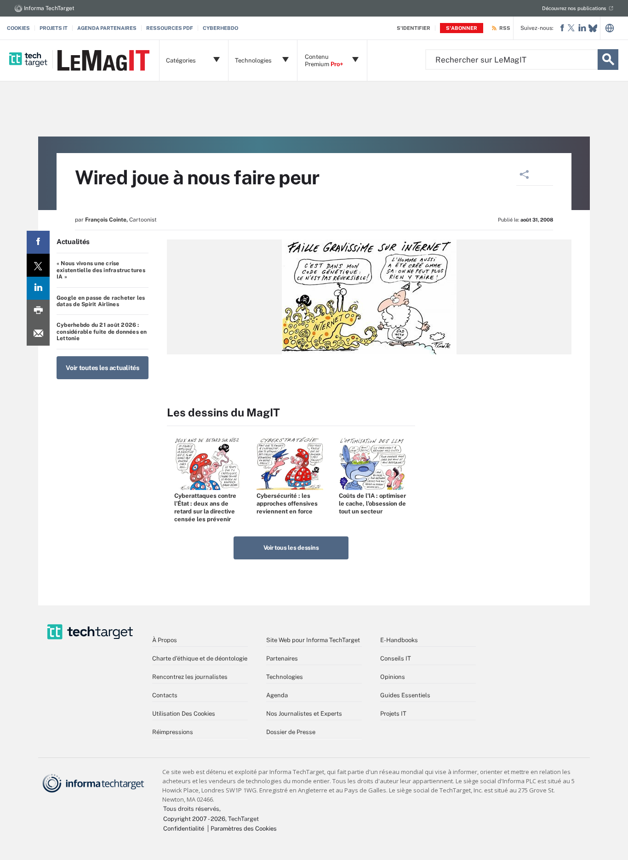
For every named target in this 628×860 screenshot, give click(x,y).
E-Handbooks (399, 640)
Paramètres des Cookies (244, 828)
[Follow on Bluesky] (592, 28)
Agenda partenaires (107, 28)
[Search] (608, 59)
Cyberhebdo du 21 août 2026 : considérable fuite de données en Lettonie (102, 332)
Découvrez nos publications (574, 8)
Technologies (284, 676)
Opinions (392, 676)
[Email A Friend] (38, 334)
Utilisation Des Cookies (183, 713)
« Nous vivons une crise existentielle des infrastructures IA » (101, 270)
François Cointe (105, 219)
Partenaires (282, 658)
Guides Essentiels (405, 695)
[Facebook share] (38, 242)
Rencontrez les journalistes (190, 676)
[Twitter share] (38, 265)
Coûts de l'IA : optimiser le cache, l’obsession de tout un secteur (372, 503)
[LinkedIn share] (38, 288)
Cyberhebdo (220, 28)
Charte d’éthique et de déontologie (199, 658)
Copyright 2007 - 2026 (194, 818)
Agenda (277, 695)
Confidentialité (183, 828)
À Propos (164, 640)
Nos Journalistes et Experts (304, 713)
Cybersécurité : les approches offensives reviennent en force (287, 503)
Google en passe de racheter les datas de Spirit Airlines (101, 301)
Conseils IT (395, 658)
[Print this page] (38, 311)
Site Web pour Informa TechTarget (313, 640)
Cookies (18, 28)
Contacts (164, 695)
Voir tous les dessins (291, 547)
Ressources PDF (169, 28)
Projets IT (54, 28)
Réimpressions (172, 732)
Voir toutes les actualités (102, 367)
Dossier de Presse (290, 732)
